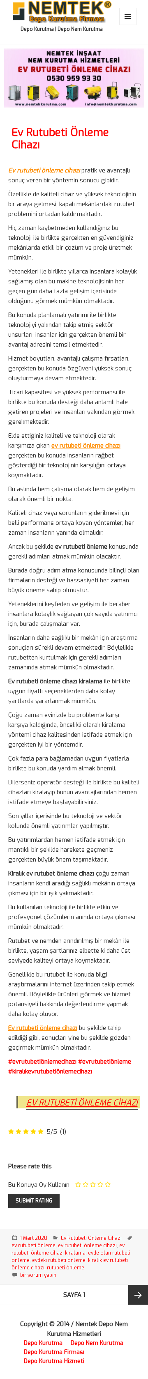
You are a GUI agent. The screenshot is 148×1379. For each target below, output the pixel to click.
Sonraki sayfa (138, 1295)
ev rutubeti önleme (34, 1245)
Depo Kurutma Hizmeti (54, 1361)
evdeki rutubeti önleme (59, 1260)
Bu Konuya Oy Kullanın (38, 1185)
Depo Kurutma (43, 1343)
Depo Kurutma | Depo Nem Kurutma (62, 29)
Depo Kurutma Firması (54, 1352)
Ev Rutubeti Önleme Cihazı (60, 138)
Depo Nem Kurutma (97, 1343)
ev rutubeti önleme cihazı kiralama (68, 1249)
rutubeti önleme (65, 1267)
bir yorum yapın (37, 1275)
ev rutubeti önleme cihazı (87, 1245)
